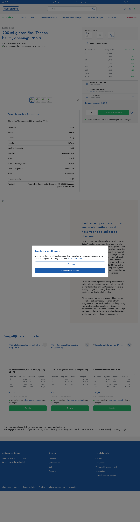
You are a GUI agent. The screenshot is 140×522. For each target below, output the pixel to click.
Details (28, 408)
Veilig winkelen (54, 463)
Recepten (52, 471)
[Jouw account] (130, 9)
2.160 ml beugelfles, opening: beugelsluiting (69, 369)
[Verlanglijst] (124, 9)
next (134, 374)
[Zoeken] (94, 8)
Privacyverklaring (29, 487)
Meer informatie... (75, 258)
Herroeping (72, 487)
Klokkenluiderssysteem (56, 487)
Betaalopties (100, 471)
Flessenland (8, 28)
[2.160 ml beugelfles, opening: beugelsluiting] (70, 354)
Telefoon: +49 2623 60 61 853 (14, 458)
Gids (50, 467)
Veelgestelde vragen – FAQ (106, 467)
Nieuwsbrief (100, 463)
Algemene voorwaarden (11, 487)
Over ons (52, 459)
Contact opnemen (132, 2)
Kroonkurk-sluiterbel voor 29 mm (107, 369)
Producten (10, 17)
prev (6, 374)
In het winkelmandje (114, 112)
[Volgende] (54, 100)
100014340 (92, 91)
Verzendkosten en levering (105, 475)
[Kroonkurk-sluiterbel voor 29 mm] (112, 354)
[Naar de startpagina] (11, 8)
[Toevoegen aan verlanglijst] (131, 112)
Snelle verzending (10, 2)
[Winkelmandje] (135, 9)
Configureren (70, 264)
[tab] (17, 115)
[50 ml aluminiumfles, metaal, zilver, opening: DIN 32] (28, 354)
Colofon (42, 487)
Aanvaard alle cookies (70, 270)
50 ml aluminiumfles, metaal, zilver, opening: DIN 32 (27, 370)
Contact (98, 459)
